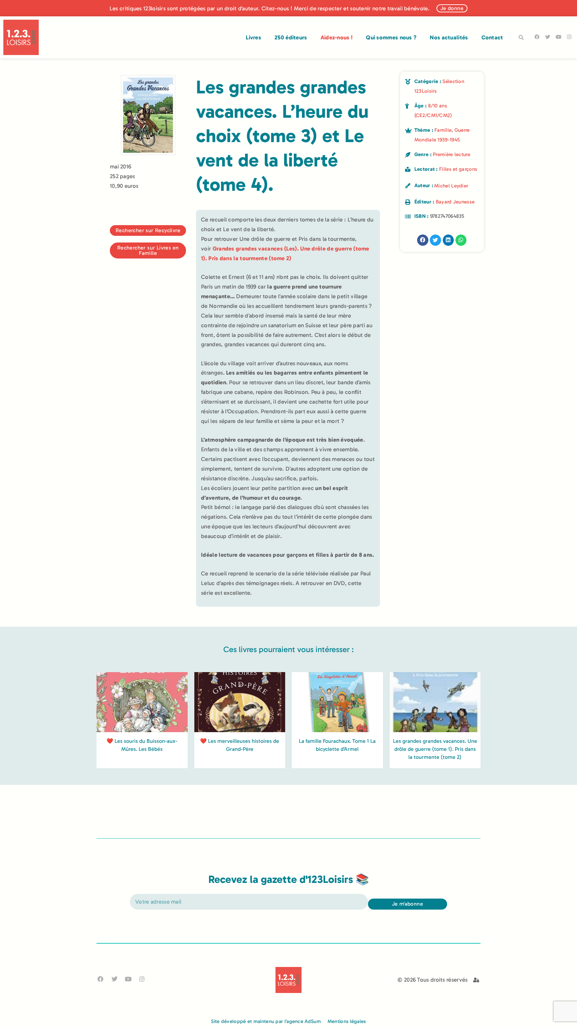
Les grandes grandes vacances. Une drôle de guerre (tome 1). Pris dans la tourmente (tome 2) (435, 749)
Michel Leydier (451, 186)
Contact (492, 37)
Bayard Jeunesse (455, 202)
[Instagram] (569, 36)
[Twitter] (547, 36)
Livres (253, 37)
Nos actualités (449, 37)
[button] (521, 37)
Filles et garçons (458, 169)
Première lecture (451, 154)
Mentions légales (347, 1021)
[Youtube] (558, 36)
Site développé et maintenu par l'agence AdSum (266, 1021)
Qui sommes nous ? (391, 37)
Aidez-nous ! (337, 37)
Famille (442, 130)
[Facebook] (537, 36)
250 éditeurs (290, 37)
